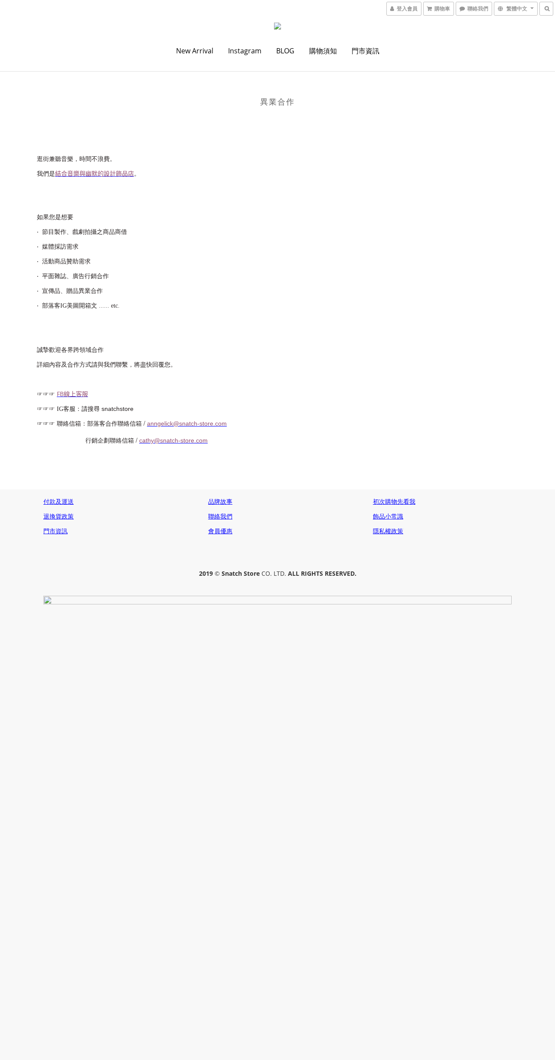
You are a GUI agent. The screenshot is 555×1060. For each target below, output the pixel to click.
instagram (244, 51)
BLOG (285, 51)
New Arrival (194, 51)
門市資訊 (365, 51)
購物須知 (323, 51)
